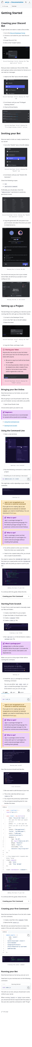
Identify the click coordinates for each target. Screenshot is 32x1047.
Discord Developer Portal (17, 33)
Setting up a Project (12, 305)
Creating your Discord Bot (13, 24)
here (14, 513)
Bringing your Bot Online (12, 389)
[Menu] (29, 2)
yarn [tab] (14, 692)
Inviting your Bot (11, 133)
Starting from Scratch (10, 425)
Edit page (5, 1011)
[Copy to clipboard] (28, 479)
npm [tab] (6, 692)
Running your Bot (9, 971)
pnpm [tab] (22, 692)
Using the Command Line (11, 422)
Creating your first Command (15, 908)
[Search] (26, 2)
